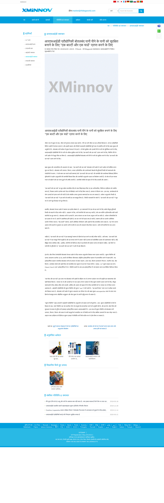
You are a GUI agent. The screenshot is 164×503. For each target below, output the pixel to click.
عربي (107, 427)
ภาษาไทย (37, 425)
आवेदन (78, 20)
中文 (61, 427)
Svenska (84, 425)
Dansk (69, 425)
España (100, 427)
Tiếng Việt (127, 425)
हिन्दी (56, 427)
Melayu (135, 425)
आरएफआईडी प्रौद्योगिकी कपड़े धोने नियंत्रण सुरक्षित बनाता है (63, 414)
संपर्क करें (90, 20)
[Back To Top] (159, 37)
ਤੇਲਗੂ (96, 425)
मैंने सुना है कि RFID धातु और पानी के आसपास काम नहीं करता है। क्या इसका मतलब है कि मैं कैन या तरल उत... (77, 401)
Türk (119, 425)
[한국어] (118, 1)
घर (24, 20)
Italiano (121, 427)
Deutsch (138, 427)
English (114, 427)
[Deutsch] (128, 1)
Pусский (92, 427)
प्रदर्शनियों (28, 65)
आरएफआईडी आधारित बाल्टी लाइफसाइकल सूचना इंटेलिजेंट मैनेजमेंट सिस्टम (67, 406)
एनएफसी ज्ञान (29, 48)
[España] (138, 1)
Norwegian (54, 425)
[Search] (141, 11)
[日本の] (121, 1)
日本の (68, 427)
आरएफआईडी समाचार (137, 26)
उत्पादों (48, 20)
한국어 (75, 427)
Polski (76, 425)
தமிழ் (108, 425)
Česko (62, 425)
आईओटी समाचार (30, 52)
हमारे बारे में (35, 20)
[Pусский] (134, 1)
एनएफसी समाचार (30, 61)
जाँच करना (103, 20)
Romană (45, 425)
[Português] (141, 1)
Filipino (35, 427)
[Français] (124, 1)
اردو (114, 425)
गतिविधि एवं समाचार (62, 20)
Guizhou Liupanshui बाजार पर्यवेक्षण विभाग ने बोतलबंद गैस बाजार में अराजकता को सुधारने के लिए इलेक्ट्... (76, 410)
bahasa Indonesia (46, 427)
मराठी (90, 425)
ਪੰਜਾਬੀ (102, 425)
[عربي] (131, 1)
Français (130, 427)
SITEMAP (82, 432)
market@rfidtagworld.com (84, 11)
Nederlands (27, 427)
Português (83, 427)
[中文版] (114, 1)
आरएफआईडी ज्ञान (30, 44)
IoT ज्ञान (27, 40)
